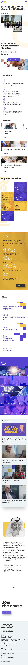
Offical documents (7, 657)
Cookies (3, 655)
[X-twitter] (8, 649)
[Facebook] (5, 649)
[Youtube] (2, 649)
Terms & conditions (7, 653)
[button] (26, 2)
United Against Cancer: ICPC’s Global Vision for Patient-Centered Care (14, 440)
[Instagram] (12, 649)
